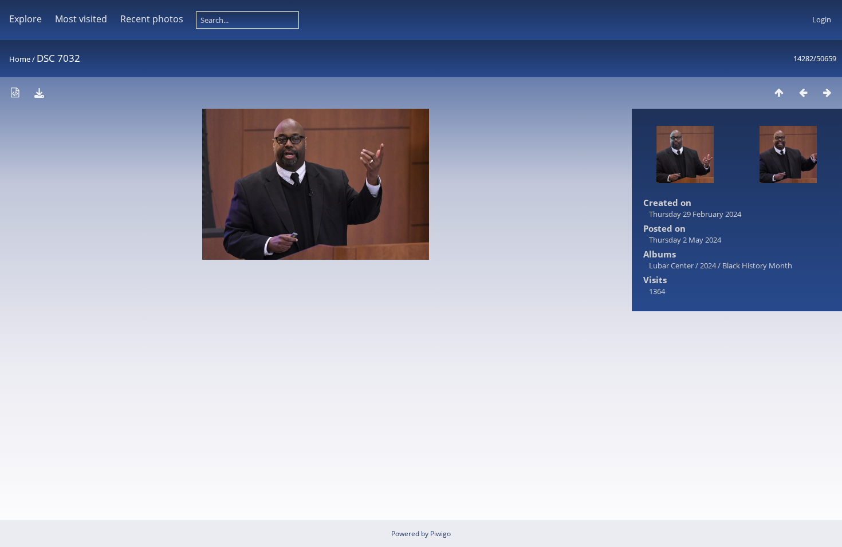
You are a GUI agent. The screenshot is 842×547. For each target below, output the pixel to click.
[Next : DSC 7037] (827, 92)
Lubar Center (671, 265)
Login (821, 19)
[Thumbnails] (779, 92)
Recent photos (151, 19)
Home (19, 59)
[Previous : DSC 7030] (803, 92)
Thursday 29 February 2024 (695, 214)
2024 (708, 265)
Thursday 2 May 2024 (685, 240)
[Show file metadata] (15, 92)
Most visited (81, 19)
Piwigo (440, 533)
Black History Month (757, 265)
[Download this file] (39, 92)
